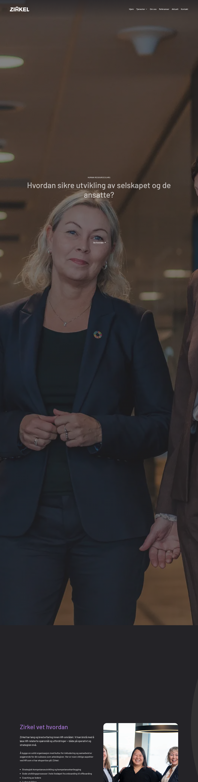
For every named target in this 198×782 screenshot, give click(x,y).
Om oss (153, 9)
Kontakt (184, 9)
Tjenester (140, 9)
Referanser (164, 9)
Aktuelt (175, 9)
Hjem (131, 9)
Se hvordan (98, 242)
